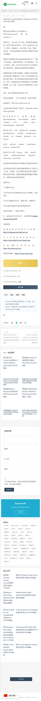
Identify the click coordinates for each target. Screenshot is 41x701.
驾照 (6, 561)
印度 (6, 538)
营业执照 (7, 555)
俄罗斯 (7, 532)
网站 (6, 469)
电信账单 (16, 551)
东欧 (6, 528)
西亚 (15, 555)
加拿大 (29, 532)
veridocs (10, 11)
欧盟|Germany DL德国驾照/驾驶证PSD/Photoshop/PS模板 (29, 381)
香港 (28, 558)
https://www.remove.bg (24, 253)
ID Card (17, 11)
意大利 (29, 542)
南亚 (20, 535)
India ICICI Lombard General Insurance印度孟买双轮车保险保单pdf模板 (11, 339)
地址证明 (14, 538)
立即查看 (21, 679)
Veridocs (21, 697)
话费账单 (23, 555)
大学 (30, 538)
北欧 (11, 295)
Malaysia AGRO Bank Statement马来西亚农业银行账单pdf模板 (26, 595)
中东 (13, 528)
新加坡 (31, 545)
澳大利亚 (7, 551)
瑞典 (23, 295)
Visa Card (24, 525)
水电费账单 (25, 548)
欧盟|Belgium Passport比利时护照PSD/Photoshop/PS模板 (10, 412)
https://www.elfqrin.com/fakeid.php (16, 240)
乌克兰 (28, 528)
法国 (33, 548)
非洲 (22, 558)
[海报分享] (25, 323)
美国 (24, 551)
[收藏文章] (12, 323)
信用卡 (14, 532)
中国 (20, 528)
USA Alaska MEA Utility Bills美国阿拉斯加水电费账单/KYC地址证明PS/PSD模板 (27, 629)
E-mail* (7, 459)
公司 (22, 532)
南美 (27, 535)
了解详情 (21, 684)
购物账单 (32, 555)
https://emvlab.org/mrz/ (12, 248)
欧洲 (17, 295)
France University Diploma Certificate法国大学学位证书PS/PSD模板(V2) (30, 339)
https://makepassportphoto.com (15, 232)
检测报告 (7, 548)
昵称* (6, 449)
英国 (32, 551)
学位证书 (7, 542)
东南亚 (33, 525)
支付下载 (20, 287)
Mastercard (15, 525)
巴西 (15, 542)
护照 (6, 545)
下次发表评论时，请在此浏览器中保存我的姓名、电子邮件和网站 (20, 483)
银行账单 (13, 558)
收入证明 (23, 545)
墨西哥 (22, 538)
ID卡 (5, 295)
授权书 (14, 545)
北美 (13, 535)
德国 (22, 542)
